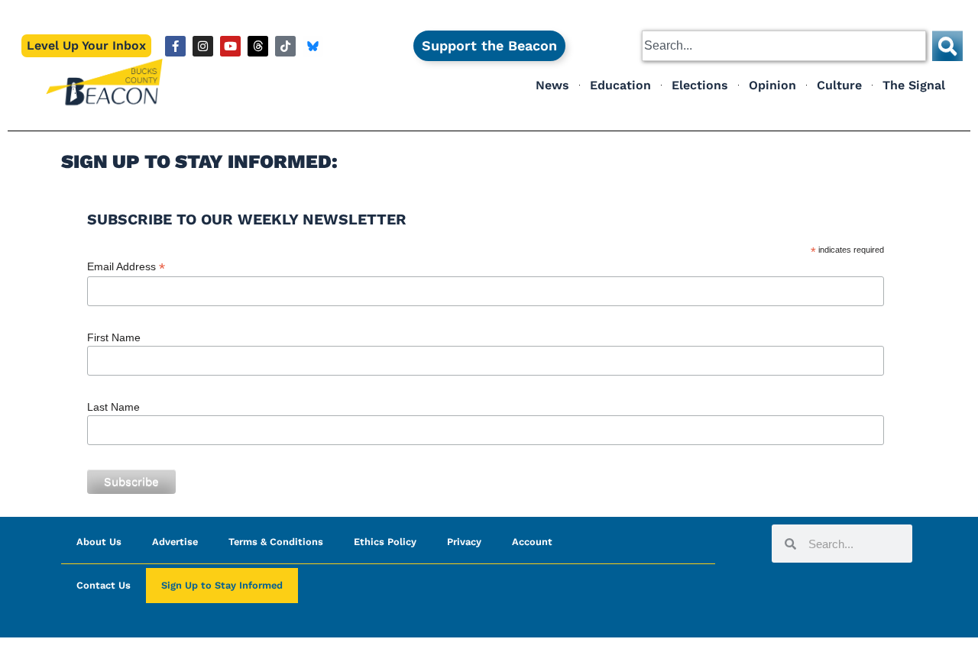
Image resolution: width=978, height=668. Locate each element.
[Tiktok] (285, 46)
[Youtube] (230, 46)
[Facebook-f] (175, 46)
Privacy (464, 541)
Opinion (772, 85)
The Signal (913, 85)
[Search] (947, 46)
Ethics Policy (385, 541)
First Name (114, 337)
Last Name (113, 407)
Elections (700, 85)
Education (620, 85)
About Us (98, 541)
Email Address (126, 267)
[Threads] (258, 46)
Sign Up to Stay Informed (222, 585)
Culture (839, 85)
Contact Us (103, 585)
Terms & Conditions (275, 541)
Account (532, 541)
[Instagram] (203, 46)
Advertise (175, 541)
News (552, 85)
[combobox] (784, 46)
